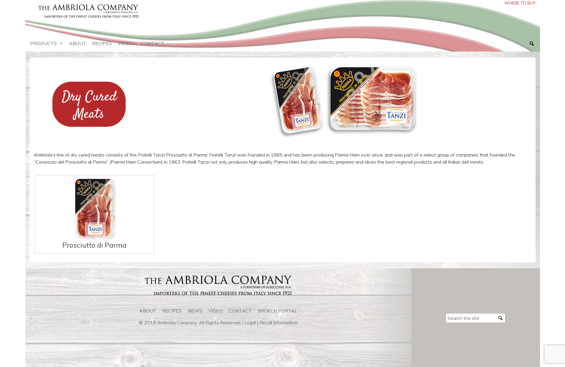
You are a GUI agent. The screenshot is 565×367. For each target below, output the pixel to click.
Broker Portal (277, 311)
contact (240, 311)
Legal (250, 322)
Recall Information (279, 322)
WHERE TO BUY (520, 3)
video (215, 311)
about (147, 311)
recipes (172, 311)
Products (43, 43)
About (77, 43)
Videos (126, 43)
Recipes (102, 43)
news (195, 311)
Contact (152, 43)
